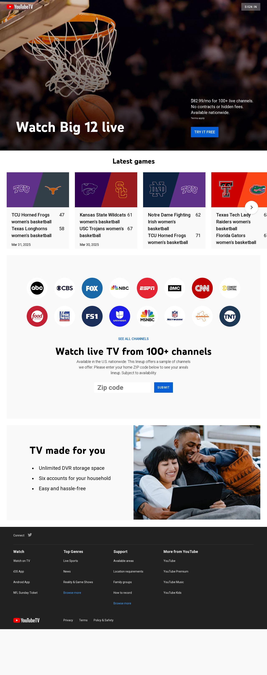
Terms (83, 620)
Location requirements (128, 571)
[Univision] (120, 316)
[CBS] (64, 288)
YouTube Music (174, 582)
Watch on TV (21, 560)
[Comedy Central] (230, 288)
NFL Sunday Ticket (25, 592)
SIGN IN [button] (251, 7)
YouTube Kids (172, 592)
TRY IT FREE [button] (204, 132)
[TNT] (230, 316)
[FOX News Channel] (64, 316)
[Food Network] (37, 316)
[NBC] (120, 288)
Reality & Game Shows (78, 582)
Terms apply (197, 118)
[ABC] (37, 288)
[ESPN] (147, 288)
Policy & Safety (103, 620)
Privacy (68, 620)
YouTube (169, 560)
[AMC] (175, 288)
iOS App (18, 571)
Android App (21, 582)
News (67, 571)
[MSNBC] (147, 316)
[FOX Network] (92, 288)
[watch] (38, 190)
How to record (122, 592)
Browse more (72, 592)
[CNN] (202, 288)
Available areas (123, 560)
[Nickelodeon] (202, 316)
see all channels (133, 339)
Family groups (122, 582)
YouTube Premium (176, 571)
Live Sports (70, 560)
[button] (251, 207)
